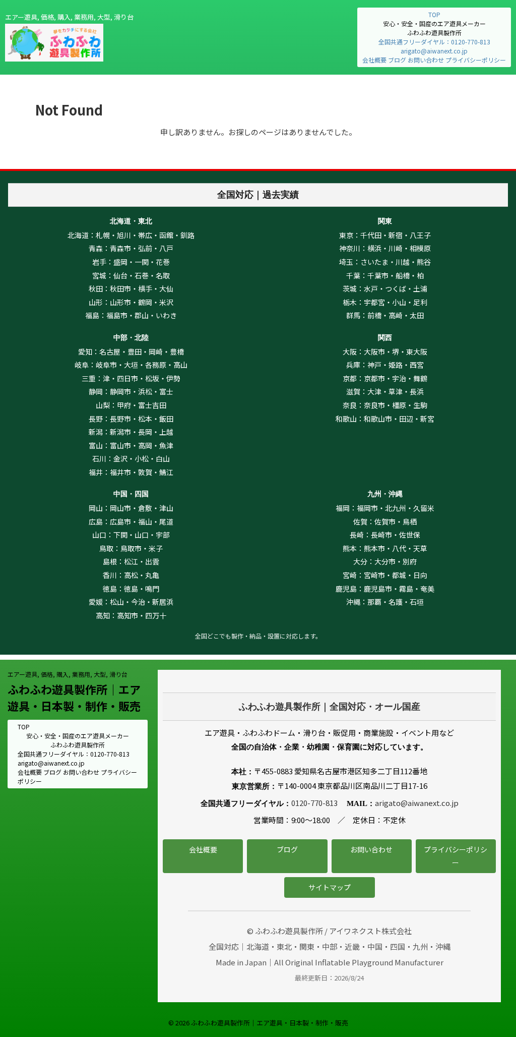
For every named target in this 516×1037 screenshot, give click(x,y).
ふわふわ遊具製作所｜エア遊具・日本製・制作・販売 (74, 697)
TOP (434, 14)
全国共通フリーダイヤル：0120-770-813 (434, 41)
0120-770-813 (314, 802)
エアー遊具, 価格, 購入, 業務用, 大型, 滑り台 (67, 674)
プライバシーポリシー (475, 59)
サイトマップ (329, 887)
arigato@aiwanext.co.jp (434, 50)
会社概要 (374, 59)
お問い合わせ (426, 59)
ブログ (397, 59)
